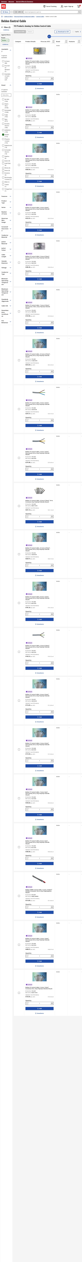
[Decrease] (27, 78)
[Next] (80, 31)
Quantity (28, 76)
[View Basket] (79, 6)
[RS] (3, 6)
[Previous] (73, 31)
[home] (2, 16)
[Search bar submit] (79, 12)
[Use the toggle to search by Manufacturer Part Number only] (22, 12)
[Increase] (51, 78)
